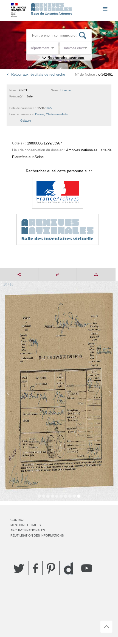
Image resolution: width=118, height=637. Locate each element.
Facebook (35, 568)
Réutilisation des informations (37, 535)
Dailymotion (68, 568)
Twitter (18, 568)
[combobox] (54, 49)
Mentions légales (25, 525)
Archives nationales (27, 530)
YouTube (86, 568)
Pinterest (51, 568)
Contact (17, 519)
